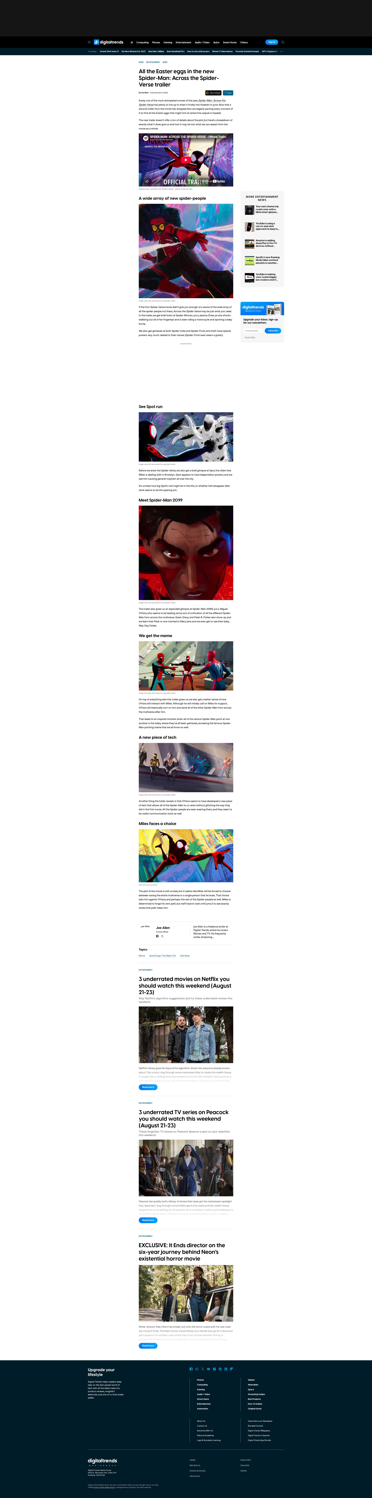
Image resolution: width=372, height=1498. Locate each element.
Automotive (202, 1408)
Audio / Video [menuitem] (202, 42)
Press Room (245, 1465)
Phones (200, 1380)
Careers (192, 1460)
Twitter (202, 1369)
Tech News (185, 955)
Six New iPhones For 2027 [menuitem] (133, 51)
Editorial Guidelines (205, 1435)
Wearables (253, 1384)
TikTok (214, 1369)
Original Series (255, 1408)
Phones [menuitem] (156, 42)
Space (251, 1389)
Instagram (196, 1369)
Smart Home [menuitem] (230, 42)
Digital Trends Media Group (104, 1487)
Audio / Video (203, 1394)
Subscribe (273, 330)
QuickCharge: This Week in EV (162, 955)
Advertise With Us (205, 1430)
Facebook (191, 1369)
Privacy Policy (250, 337)
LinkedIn (226, 1369)
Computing (202, 1384)
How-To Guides (255, 1404)
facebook (157, 936)
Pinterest (220, 1369)
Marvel (142, 955)
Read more (148, 1087)
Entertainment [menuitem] (183, 42)
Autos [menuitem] (216, 42)
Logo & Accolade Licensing (209, 1440)
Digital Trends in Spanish (259, 1435)
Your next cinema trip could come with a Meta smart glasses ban (267, 211)
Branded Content (255, 1426)
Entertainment (204, 1404)
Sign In (271, 42)
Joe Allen (145, 93)
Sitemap (243, 1470)
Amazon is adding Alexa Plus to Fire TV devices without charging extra (266, 245)
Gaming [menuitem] (168, 42)
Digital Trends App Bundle (259, 1440)
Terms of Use (195, 1476)
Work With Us (195, 1465)
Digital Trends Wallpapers (259, 1430)
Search (282, 42)
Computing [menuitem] (142, 42)
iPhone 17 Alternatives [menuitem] (222, 51)
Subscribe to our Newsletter (260, 1421)
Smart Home (203, 1399)
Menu (89, 42)
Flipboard (231, 1369)
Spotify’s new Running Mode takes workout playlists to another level (268, 261)
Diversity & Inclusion (198, 1470)
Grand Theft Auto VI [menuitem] (109, 51)
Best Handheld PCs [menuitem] (175, 51)
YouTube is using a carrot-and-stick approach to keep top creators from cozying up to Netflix (267, 229)
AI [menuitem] (132, 42)
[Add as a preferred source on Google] (213, 92)
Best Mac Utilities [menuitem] (156, 51)
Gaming (201, 1389)
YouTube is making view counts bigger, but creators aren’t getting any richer (266, 278)
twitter (162, 936)
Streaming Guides (256, 1394)
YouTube (208, 1369)
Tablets (251, 1380)
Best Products (254, 1399)
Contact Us (202, 1426)
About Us (201, 1421)
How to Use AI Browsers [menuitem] (198, 51)
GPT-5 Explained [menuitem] (269, 51)
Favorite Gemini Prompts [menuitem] (247, 51)
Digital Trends (103, 46)
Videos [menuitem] (244, 42)
